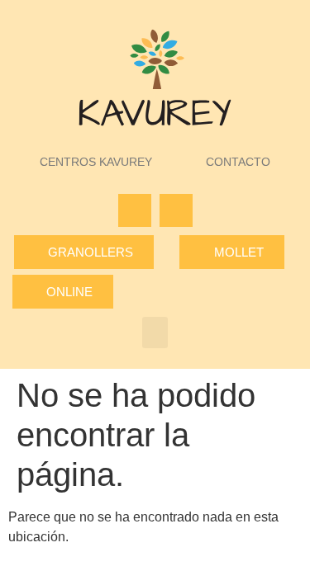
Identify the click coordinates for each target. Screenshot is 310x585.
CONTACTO (238, 161)
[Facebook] (134, 210)
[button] (155, 332)
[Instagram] (176, 210)
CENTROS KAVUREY (96, 161)
